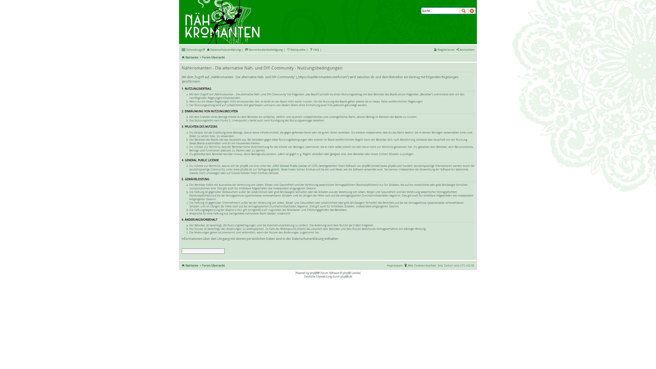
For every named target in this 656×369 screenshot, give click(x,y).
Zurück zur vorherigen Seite (203, 251)
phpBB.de (346, 276)
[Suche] (464, 11)
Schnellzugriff (195, 50)
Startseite (191, 57)
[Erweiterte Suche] (472, 11)
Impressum (395, 265)
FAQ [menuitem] (316, 50)
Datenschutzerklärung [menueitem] (225, 50)
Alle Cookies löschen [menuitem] (422, 265)
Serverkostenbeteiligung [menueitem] (266, 50)
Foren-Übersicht (213, 57)
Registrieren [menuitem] (446, 50)
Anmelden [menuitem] (467, 50)
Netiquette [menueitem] (298, 50)
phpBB (314, 273)
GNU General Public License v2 (291, 166)
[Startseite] (223, 2)
